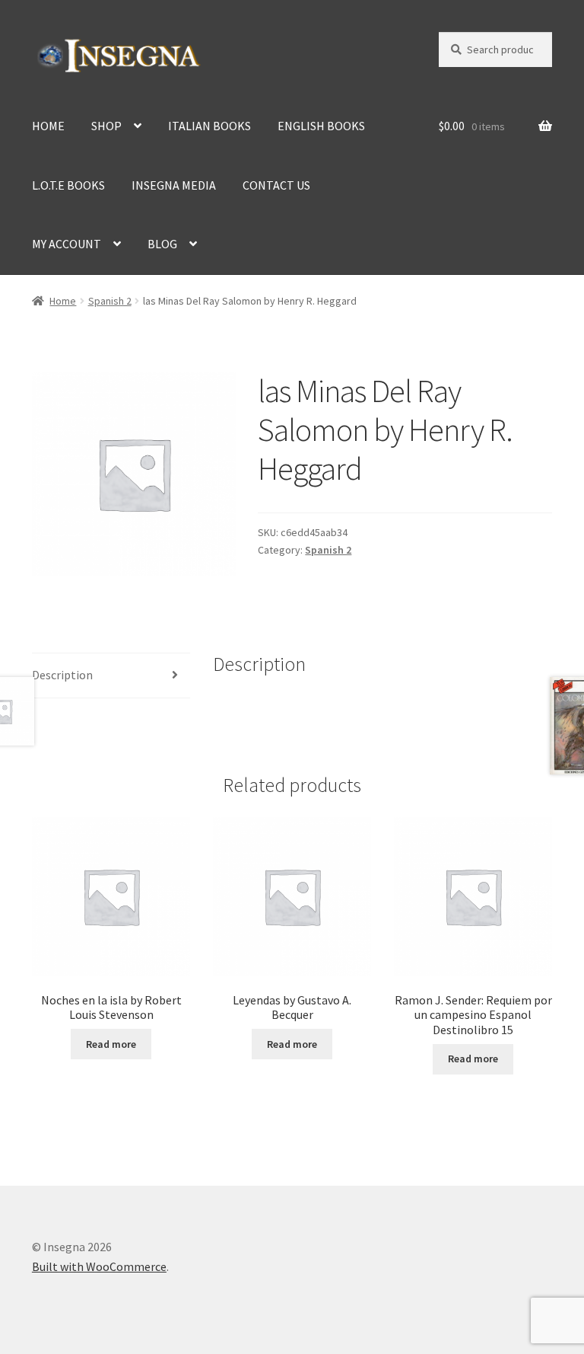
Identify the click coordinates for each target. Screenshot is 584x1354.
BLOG (162, 243)
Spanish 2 (110, 301)
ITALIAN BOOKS (209, 125)
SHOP (106, 125)
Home (62, 301)
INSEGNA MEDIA (174, 185)
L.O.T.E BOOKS (68, 185)
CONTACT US (276, 185)
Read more (111, 1044)
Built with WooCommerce (99, 1266)
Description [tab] (62, 674)
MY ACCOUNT (66, 243)
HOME (48, 125)
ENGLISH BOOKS (321, 125)
